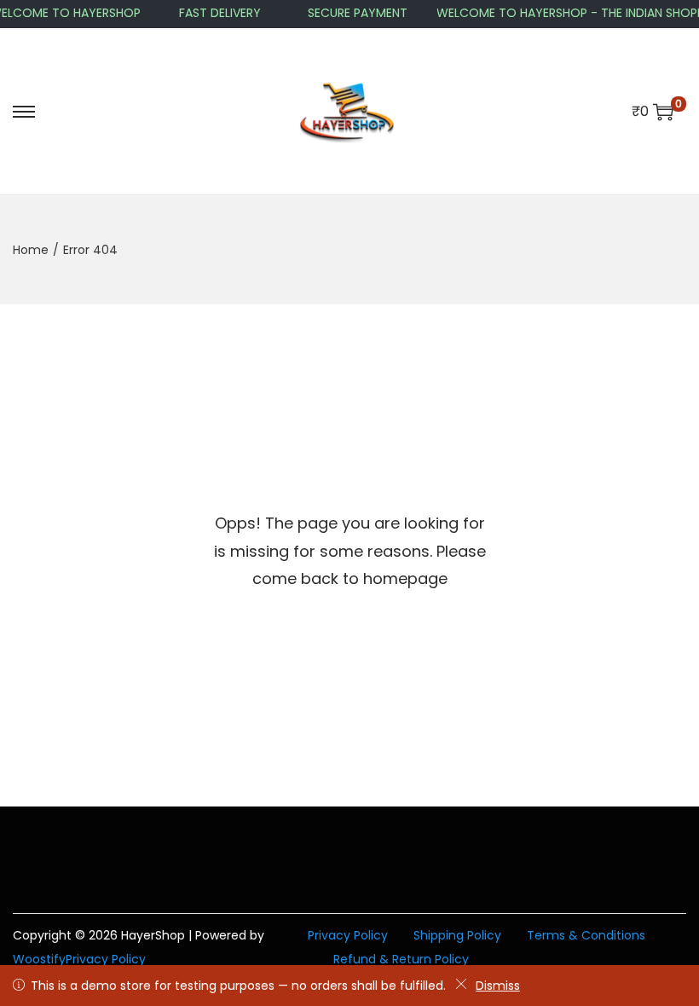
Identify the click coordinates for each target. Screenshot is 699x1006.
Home (31, 249)
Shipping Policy (457, 935)
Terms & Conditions (586, 935)
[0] (663, 111)
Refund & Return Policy (401, 959)
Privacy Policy (106, 959)
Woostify (39, 959)
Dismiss (498, 985)
